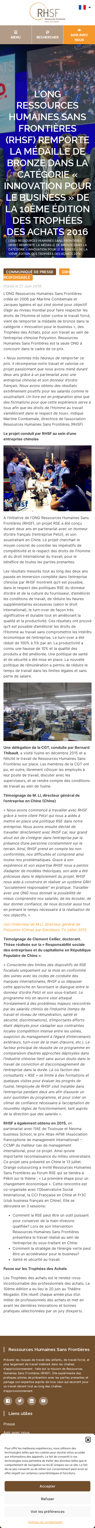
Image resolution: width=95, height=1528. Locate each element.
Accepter (47, 1486)
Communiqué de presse (29, 271)
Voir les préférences (48, 1511)
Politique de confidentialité (45, 1522)
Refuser (47, 1499)
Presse (9, 1424)
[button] (88, 1439)
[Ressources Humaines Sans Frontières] (47, 12)
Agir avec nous (16, 1432)
